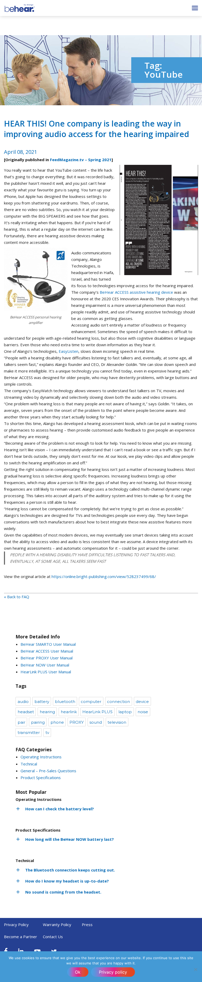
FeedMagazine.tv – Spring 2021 (81, 159)
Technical (29, 763)
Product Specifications (41, 777)
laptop (125, 711)
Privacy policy (113, 972)
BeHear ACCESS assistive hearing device (136, 292)
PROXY (76, 722)
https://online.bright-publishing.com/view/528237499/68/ (104, 576)
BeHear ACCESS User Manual (47, 651)
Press (87, 924)
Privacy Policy (16, 924)
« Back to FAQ (16, 596)
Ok (77, 972)
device (142, 701)
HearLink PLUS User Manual (46, 671)
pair (21, 722)
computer (91, 701)
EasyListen (68, 351)
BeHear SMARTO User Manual (48, 644)
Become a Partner (20, 936)
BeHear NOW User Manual (45, 665)
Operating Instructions (41, 756)
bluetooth (65, 701)
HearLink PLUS (97, 711)
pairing (38, 722)
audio (23, 701)
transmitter (29, 732)
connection (118, 701)
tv (47, 732)
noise (143, 711)
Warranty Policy (57, 924)
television (117, 722)
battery (41, 701)
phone (57, 722)
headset (26, 711)
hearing (47, 711)
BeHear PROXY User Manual (47, 657)
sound (95, 722)
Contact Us (53, 936)
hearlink (69, 711)
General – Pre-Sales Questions (48, 770)
